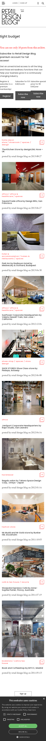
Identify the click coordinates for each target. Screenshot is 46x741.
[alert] (23, 719)
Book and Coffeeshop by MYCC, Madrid (22, 668)
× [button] (44, 699)
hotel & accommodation (10, 255)
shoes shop (8, 361)
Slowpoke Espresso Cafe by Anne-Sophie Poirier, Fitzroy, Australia (19, 589)
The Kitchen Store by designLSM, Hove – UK (22, 150)
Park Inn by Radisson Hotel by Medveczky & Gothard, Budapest (19, 264)
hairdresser (8, 475)
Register (7, 96)
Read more (32, 710)
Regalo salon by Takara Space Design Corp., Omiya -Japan (21, 481)
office (5, 194)
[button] (4, 714)
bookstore (7, 661)
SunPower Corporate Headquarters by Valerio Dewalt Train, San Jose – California (22, 317)
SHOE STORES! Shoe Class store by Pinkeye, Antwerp (19, 369)
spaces (26, 142)
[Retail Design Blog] (23, 16)
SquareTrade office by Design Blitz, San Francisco (22, 202)
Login (15, 3)
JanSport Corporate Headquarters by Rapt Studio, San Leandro (21, 426)
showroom (14, 142)
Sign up (23, 3)
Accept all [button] (23, 726)
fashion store (8, 527)
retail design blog (20, 156)
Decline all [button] (23, 732)
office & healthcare (10, 195)
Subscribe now (23, 96)
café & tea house (10, 582)
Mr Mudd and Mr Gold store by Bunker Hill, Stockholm (21, 533)
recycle (25, 582)
